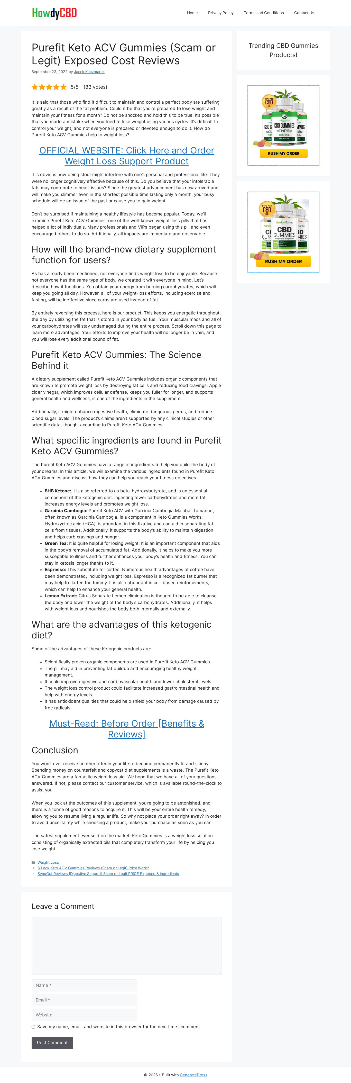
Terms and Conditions (264, 12)
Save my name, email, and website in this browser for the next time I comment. (119, 1026)
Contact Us (304, 12)
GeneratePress (193, 1074)
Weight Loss (48, 862)
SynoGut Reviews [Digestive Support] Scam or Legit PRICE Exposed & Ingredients (108, 873)
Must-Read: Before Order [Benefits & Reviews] (126, 728)
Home (192, 12)
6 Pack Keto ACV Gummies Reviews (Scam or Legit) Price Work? (93, 868)
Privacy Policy (221, 12)
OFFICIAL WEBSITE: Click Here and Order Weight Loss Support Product (126, 155)
